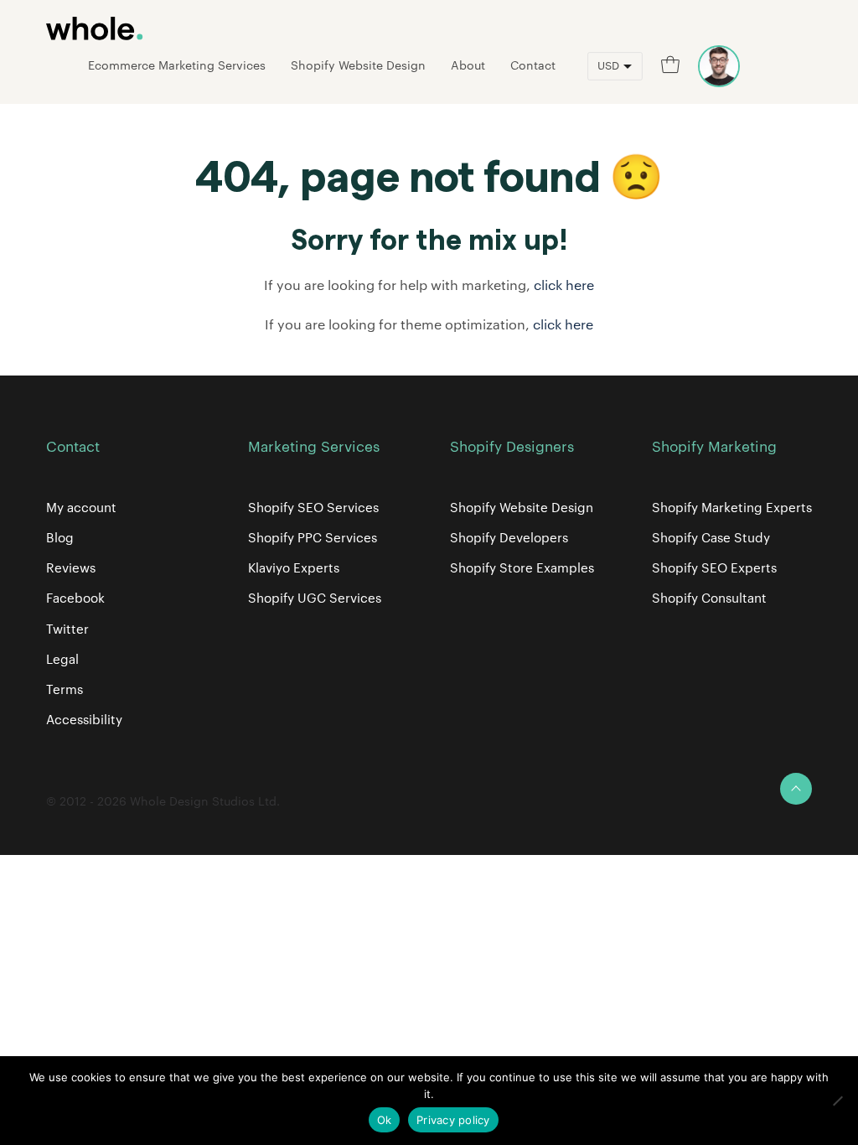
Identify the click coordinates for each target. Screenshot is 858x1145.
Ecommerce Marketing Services (177, 66)
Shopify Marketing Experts (732, 508)
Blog (60, 538)
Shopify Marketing (714, 447)
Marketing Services (314, 447)
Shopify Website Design (358, 66)
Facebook (75, 599)
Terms (64, 690)
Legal (62, 660)
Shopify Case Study (711, 538)
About (468, 66)
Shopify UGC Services (314, 599)
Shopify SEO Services (313, 508)
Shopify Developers (509, 538)
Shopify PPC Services (312, 538)
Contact (533, 66)
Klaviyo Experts (293, 568)
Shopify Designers (512, 447)
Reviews (71, 568)
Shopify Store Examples (522, 568)
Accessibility (84, 720)
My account (81, 508)
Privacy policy (453, 1120)
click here (564, 286)
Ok (384, 1120)
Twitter (67, 630)
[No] (837, 1100)
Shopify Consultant (709, 599)
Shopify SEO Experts (714, 568)
